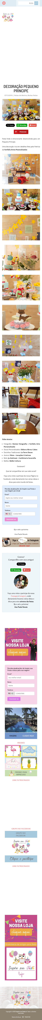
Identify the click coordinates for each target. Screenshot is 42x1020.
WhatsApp (23, 125)
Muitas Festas (33, 95)
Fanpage (14, 596)
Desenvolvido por (21, 1017)
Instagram (22, 596)
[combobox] (8, 514)
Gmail (34, 125)
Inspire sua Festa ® (7, 17)
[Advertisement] (21, 48)
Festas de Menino (20, 95)
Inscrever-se (11, 519)
